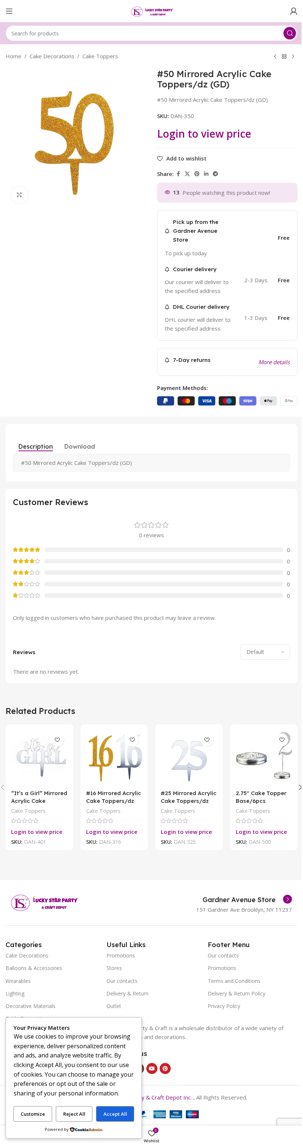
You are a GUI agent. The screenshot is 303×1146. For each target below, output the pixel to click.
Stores (114, 967)
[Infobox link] (247, 900)
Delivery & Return (127, 993)
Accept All (115, 1114)
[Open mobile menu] (9, 11)
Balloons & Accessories (34, 967)
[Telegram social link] (215, 174)
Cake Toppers (100, 56)
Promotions (120, 955)
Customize (33, 1114)
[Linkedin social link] (206, 174)
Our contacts (121, 980)
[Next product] (293, 56)
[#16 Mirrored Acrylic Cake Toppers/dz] (114, 758)
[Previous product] (275, 56)
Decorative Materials (30, 1005)
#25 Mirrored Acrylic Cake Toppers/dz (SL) (189, 801)
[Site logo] (151, 10)
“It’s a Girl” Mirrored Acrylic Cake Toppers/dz (39, 801)
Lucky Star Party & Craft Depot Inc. (147, 1097)
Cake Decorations (52, 56)
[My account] (293, 11)
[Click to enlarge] (19, 195)
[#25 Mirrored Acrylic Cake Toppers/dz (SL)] (189, 758)
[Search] (289, 33)
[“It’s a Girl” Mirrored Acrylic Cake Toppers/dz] (39, 758)
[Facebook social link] (178, 174)
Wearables (18, 980)
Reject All (74, 1114)
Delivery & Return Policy (236, 993)
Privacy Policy (224, 1005)
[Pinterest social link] (197, 174)
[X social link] (187, 174)
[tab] (35, 446)
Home (13, 56)
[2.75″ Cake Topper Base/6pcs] (264, 758)
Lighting (15, 993)
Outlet (113, 1005)
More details (274, 362)
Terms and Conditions (234, 980)
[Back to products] (284, 56)
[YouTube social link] (151, 1068)
